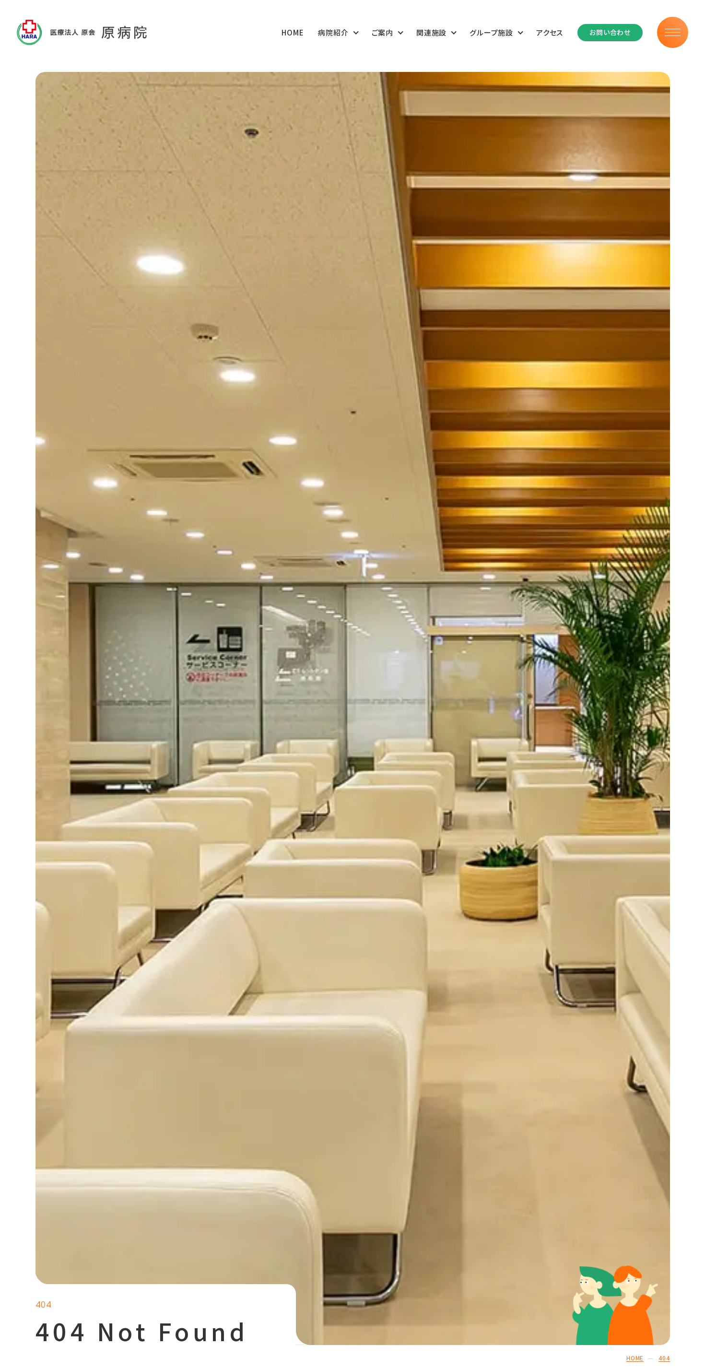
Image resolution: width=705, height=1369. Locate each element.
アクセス (549, 32)
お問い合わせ (610, 32)
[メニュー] (672, 32)
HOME (293, 32)
